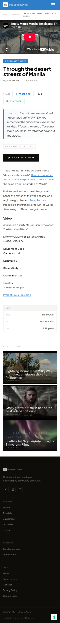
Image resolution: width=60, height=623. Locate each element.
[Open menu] (53, 4)
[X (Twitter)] (20, 489)
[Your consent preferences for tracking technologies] (54, 617)
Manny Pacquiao (38, 200)
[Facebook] (6, 489)
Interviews (8, 524)
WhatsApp (16, 101)
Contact (7, 584)
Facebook (25, 94)
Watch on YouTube (23, 157)
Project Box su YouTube (17, 294)
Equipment (8, 519)
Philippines (28, 146)
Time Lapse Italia (11, 549)
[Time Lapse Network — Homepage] (15, 5)
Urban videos (11, 146)
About (6, 573)
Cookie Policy (10, 596)
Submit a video (10, 579)
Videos (15, 15)
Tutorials (7, 513)
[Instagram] (13, 489)
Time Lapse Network (24, 618)
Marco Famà (9, 554)
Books (6, 530)
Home (5, 15)
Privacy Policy (10, 590)
